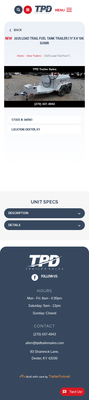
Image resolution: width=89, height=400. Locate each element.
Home (20, 55)
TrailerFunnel (59, 376)
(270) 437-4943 (44, 334)
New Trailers (34, 55)
